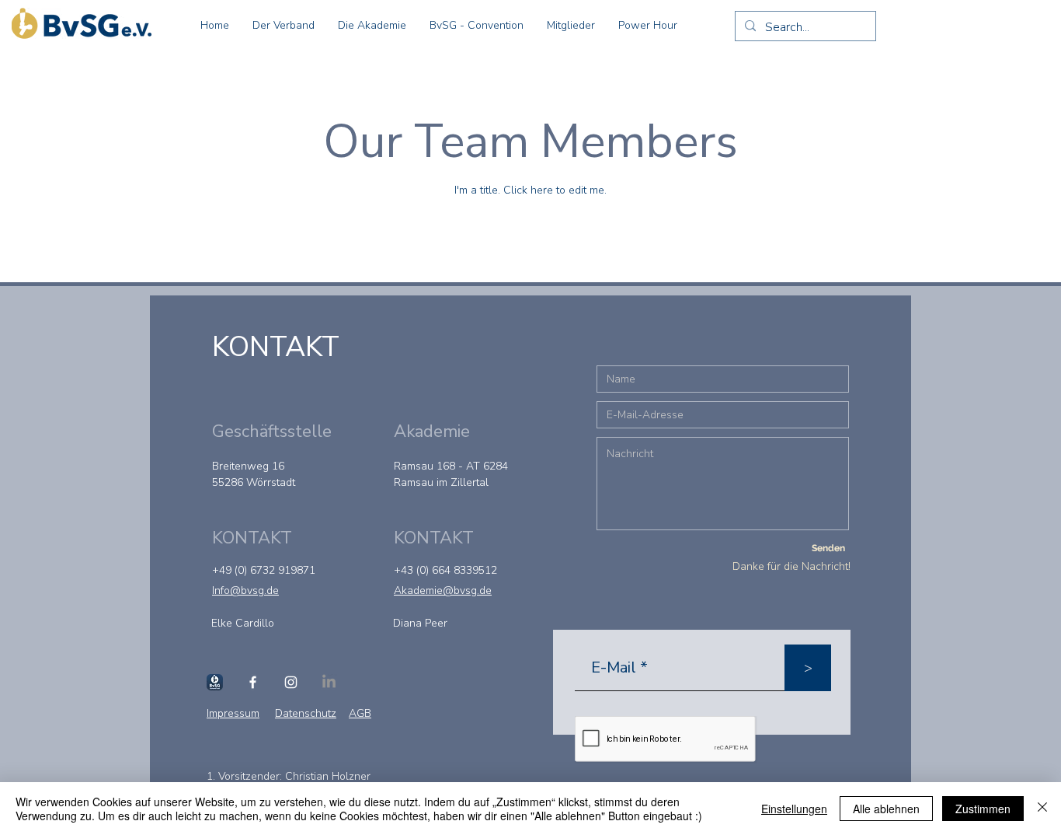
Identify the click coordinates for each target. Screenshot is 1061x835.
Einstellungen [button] (794, 808)
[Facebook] (253, 682)
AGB (360, 713)
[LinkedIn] (329, 682)
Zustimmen (983, 808)
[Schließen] (1042, 809)
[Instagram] (291, 682)
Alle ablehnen (886, 808)
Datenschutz (305, 713)
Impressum (233, 713)
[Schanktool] (215, 682)
